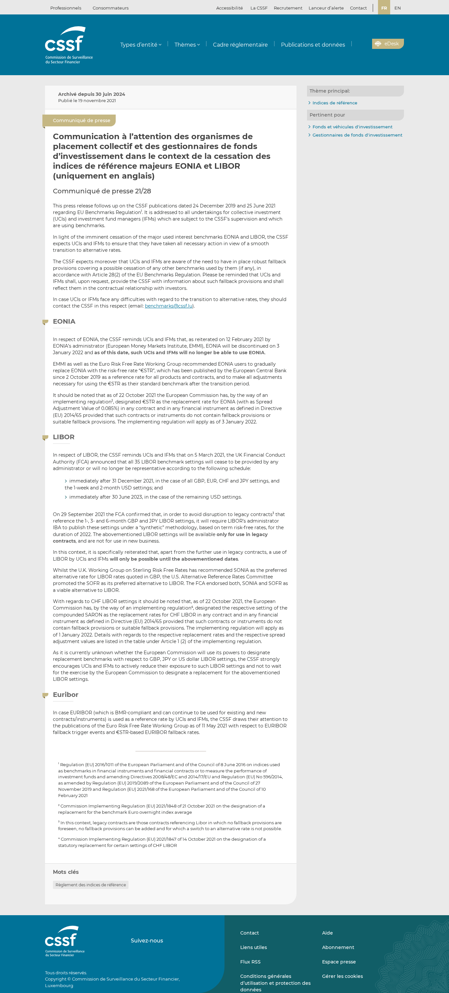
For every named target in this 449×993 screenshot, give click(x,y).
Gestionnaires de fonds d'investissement (357, 135)
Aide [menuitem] (327, 933)
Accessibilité (229, 8)
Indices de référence (335, 102)
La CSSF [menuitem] (259, 8)
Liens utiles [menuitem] (253, 947)
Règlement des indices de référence (91, 884)
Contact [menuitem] (358, 8)
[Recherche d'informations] (357, 44)
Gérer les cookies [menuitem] (342, 976)
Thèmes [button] (185, 45)
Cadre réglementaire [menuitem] (240, 45)
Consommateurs (111, 8)
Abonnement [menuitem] (338, 947)
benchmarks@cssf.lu (168, 306)
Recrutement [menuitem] (288, 8)
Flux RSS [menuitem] (250, 962)
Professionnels (65, 8)
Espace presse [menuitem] (339, 962)
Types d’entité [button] (138, 45)
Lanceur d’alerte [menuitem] (326, 8)
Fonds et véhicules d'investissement (352, 126)
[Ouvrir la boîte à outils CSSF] (364, 44)
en (397, 8)
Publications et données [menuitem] (313, 45)
